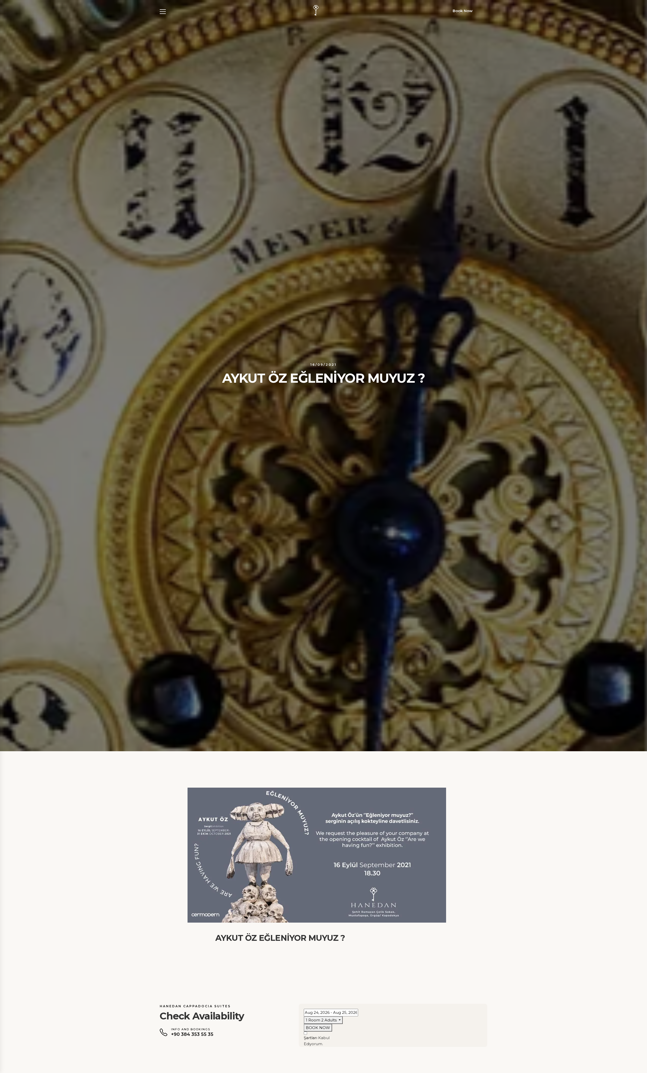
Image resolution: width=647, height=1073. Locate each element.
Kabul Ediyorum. (317, 1040)
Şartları (310, 1037)
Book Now (463, 10)
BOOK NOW (318, 1027)
